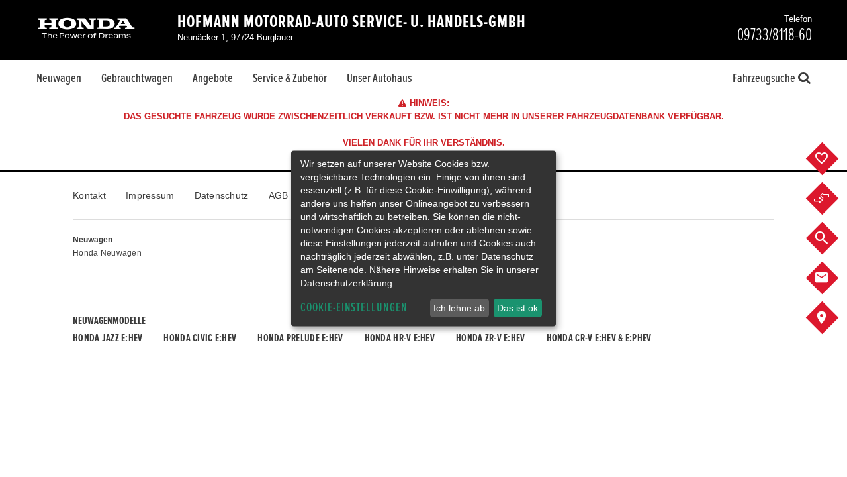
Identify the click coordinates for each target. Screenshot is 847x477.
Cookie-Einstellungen (354, 307)
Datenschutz (222, 195)
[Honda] (86, 29)
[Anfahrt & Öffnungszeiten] (832, 318)
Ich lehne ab (459, 308)
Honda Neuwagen (107, 253)
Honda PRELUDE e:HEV (300, 338)
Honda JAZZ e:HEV (107, 338)
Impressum (150, 195)
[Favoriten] (832, 159)
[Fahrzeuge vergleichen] (832, 198)
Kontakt (89, 195)
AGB (279, 195)
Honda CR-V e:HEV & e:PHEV (599, 338)
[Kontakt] (832, 278)
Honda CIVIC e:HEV (199, 338)
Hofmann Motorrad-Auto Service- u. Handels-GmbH (351, 21)
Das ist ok (517, 308)
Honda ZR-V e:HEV (490, 338)
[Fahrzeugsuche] (832, 238)
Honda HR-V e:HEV (400, 338)
